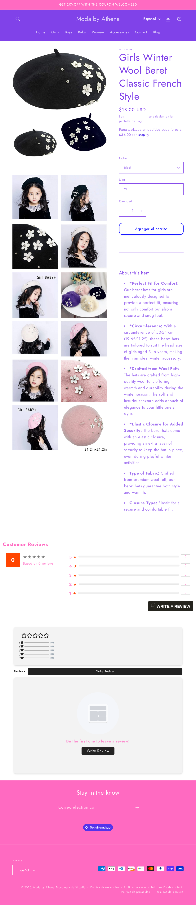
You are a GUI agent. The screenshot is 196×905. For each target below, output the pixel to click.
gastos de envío (136, 116)
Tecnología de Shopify (70, 887)
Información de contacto (167, 887)
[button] (17, 18)
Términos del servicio (169, 892)
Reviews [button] (19, 671)
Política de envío (135, 887)
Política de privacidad (135, 892)
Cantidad (125, 201)
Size (122, 179)
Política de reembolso (104, 887)
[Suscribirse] (137, 807)
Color (123, 158)
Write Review (105, 671)
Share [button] (127, 146)
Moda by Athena (44, 887)
